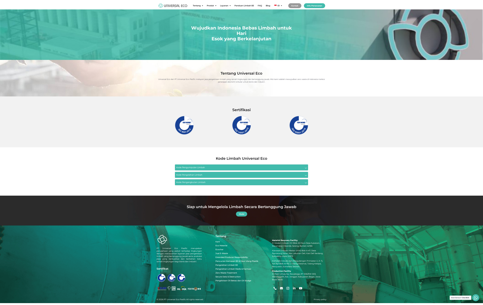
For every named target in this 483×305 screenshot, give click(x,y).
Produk (210, 5)
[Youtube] (301, 288)
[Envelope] (281, 288)
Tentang (197, 5)
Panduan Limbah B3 (244, 5)
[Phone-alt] (275, 288)
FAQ (260, 5)
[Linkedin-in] (294, 288)
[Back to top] (475, 289)
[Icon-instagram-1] (288, 288)
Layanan (224, 5)
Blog (268, 5)
